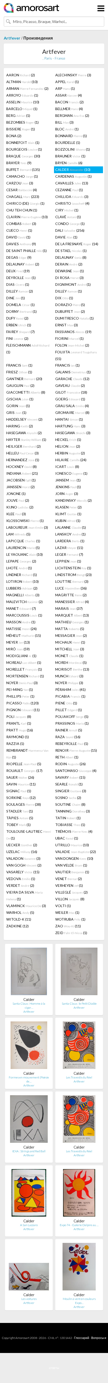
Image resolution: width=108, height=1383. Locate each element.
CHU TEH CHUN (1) (21, 210)
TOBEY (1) (18, 824)
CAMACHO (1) (22, 176)
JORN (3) (66, 493)
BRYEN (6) (68, 163)
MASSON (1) (20, 622)
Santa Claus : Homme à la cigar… (29, 1005)
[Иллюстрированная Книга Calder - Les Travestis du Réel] (79, 1046)
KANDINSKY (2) (73, 500)
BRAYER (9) (18, 163)
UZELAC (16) (21, 852)
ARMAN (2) (27, 88)
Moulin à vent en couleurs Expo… (79, 1301)
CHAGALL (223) (22, 196)
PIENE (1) (66, 703)
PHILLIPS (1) (20, 696)
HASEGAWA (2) (24, 433)
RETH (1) (66, 757)
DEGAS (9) (18, 257)
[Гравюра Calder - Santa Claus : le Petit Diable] (79, 972)
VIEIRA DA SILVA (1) (24, 895)
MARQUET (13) (72, 615)
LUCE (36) (71, 588)
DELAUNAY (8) (70, 257)
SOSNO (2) (68, 797)
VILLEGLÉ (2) (71, 892)
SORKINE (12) (21, 797)
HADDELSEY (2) (24, 419)
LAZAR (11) (69, 547)
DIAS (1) (17, 284)
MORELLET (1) (24, 669)
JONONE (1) (16, 493)
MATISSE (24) (21, 629)
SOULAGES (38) (23, 804)
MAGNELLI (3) (22, 595)
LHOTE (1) (19, 568)
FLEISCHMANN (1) (27, 348)
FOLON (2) (72, 345)
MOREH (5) (71, 662)
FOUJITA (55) (76, 355)
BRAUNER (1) (70, 156)
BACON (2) (69, 102)
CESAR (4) (21, 190)
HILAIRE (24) (70, 460)
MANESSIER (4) (72, 602)
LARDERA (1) (69, 541)
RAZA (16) (67, 737)
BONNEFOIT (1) (22, 142)
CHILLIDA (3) (71, 196)
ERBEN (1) (18, 325)
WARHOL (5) (20, 912)
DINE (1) (15, 298)
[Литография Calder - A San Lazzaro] (29, 1194)
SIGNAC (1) (18, 791)
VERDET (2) (20, 885)
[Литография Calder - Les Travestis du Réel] (79, 1120)
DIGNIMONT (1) (73, 284)
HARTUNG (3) (70, 426)
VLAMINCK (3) (26, 906)
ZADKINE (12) (17, 926)
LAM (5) (18, 534)
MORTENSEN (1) (25, 676)
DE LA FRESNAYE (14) (76, 244)
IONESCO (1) (71, 473)
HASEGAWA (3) (72, 433)
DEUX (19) (18, 271)
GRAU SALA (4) (72, 406)
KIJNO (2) (19, 507)
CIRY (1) (66, 210)
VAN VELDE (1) (71, 865)
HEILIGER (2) (23, 446)
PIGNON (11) (23, 710)
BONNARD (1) (71, 136)
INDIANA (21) (22, 473)
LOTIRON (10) (22, 581)
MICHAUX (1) (70, 642)
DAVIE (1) (66, 237)
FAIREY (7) (20, 332)
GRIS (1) (16, 412)
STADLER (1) (19, 811)
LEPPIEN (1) (68, 561)
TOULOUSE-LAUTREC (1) (28, 834)
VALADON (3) (23, 858)
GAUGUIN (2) (20, 385)
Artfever (12, 38)
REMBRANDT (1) (27, 753)
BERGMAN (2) (72, 115)
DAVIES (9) (21, 244)
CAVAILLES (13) (71, 183)
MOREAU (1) (23, 662)
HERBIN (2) (70, 453)
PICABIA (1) (70, 696)
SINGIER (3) (70, 791)
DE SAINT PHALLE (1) (26, 250)
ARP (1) (65, 88)
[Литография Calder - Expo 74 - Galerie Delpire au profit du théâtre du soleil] (79, 1194)
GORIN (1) (18, 406)
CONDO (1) (70, 223)
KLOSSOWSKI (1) (25, 520)
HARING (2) (19, 426)
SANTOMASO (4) (75, 770)
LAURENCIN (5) (23, 547)
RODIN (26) (70, 764)
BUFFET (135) (23, 169)
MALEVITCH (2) (24, 602)
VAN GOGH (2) (23, 865)
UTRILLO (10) (72, 845)
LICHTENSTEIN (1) (73, 568)
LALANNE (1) (70, 527)
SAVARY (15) (70, 777)
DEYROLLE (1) (21, 277)
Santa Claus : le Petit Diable (79, 1003)
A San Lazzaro (29, 1225)
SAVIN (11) (21, 784)
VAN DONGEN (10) (74, 858)
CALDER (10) (72, 169)
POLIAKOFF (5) (71, 716)
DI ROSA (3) (69, 277)
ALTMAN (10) (22, 82)
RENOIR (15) (76, 750)
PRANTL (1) (18, 723)
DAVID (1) (18, 237)
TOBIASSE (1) (70, 824)
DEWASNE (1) (69, 271)
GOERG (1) (70, 399)
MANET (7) (21, 608)
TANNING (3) (72, 811)
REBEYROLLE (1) (71, 743)
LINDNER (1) (21, 575)
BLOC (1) (67, 129)
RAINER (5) (68, 730)
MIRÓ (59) (18, 649)
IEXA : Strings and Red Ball (28, 1151)
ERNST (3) (66, 325)
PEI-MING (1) (19, 689)
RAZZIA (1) (15, 743)
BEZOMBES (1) (22, 122)
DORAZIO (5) (70, 305)
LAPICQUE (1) (23, 541)
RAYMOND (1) (17, 737)
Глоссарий (81, 1338)
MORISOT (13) (72, 669)
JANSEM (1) (68, 480)
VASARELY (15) (22, 872)
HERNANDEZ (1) (22, 460)
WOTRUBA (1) (70, 919)
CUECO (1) (19, 230)
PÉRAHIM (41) (70, 689)
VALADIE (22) (75, 852)
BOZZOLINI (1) (72, 149)
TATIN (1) (68, 818)
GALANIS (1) (73, 372)
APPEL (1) (67, 82)
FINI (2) (17, 338)
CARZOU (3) (19, 183)
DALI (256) (69, 230)
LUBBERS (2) (21, 588)
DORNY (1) (21, 311)
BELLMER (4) (69, 109)
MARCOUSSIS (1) (24, 615)
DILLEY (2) (19, 291)
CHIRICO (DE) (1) (25, 203)
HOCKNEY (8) (21, 466)
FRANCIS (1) (19, 365)
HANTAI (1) (69, 419)
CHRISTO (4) (72, 203)
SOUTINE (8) (70, 804)
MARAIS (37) (69, 608)
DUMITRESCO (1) (74, 318)
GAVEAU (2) (70, 385)
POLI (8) (18, 716)
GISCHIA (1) (19, 399)
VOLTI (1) (63, 906)
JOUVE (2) (17, 500)
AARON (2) (20, 75)
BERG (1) (18, 115)
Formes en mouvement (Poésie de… (29, 1079)
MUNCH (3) (69, 676)
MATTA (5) (69, 629)
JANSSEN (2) (20, 487)
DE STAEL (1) (71, 250)
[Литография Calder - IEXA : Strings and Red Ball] (28, 1120)
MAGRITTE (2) (71, 595)
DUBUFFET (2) (70, 311)
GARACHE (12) (72, 379)
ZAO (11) (68, 926)
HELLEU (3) (22, 453)
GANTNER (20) (24, 379)
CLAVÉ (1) (68, 217)
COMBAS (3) (21, 223)
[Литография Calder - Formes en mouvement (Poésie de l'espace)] (29, 1046)
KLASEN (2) (68, 507)
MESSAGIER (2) (71, 635)
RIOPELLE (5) (23, 764)
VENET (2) (68, 879)
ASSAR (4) (68, 95)
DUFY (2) (17, 318)
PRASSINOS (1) (72, 723)
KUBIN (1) (67, 520)
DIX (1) (64, 298)
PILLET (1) (68, 710)
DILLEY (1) (68, 291)
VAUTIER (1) (72, 872)
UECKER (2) (21, 845)
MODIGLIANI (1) (21, 656)
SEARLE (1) (69, 784)
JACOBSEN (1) (21, 480)
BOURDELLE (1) (67, 142)
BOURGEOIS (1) (24, 149)
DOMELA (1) (20, 305)
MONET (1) (69, 656)
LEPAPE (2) (21, 561)
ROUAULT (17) (24, 770)
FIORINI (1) (69, 338)
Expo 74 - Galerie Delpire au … (79, 1225)
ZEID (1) (71, 933)
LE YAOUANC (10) (24, 554)
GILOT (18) (71, 392)
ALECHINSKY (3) (73, 75)
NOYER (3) (22, 683)
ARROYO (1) (22, 95)
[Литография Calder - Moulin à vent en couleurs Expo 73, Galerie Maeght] (79, 1268)
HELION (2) (67, 446)
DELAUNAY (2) (22, 264)
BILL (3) (64, 122)
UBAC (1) (66, 838)
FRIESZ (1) (19, 372)
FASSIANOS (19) (73, 332)
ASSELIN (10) (22, 102)
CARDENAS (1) (73, 176)
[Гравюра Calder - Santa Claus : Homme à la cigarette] (29, 972)
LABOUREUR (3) (27, 527)
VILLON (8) (69, 899)
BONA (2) (13, 136)
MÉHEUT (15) (23, 635)
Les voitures (29, 1299)
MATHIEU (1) (72, 622)
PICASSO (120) (22, 703)
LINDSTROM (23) (73, 575)
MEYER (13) (18, 642)
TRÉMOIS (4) (73, 831)
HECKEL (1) (68, 439)
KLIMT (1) (68, 514)
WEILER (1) (67, 912)
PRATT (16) (19, 730)
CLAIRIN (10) (27, 217)
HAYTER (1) (26, 439)
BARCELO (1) (21, 109)
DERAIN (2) (68, 264)
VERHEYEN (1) (69, 885)
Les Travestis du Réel (79, 1077)
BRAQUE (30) (23, 156)
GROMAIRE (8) (72, 412)
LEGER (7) (69, 554)
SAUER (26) (20, 777)
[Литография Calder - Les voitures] (29, 1268)
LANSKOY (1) (70, 534)
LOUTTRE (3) (71, 581)
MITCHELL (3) (69, 649)
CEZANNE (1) (69, 190)
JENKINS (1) (68, 487)
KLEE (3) (16, 514)
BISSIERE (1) (20, 129)
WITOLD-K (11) (18, 919)
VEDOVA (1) (20, 879)
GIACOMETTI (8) (25, 392)
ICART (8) (67, 466)
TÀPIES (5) (19, 818)
